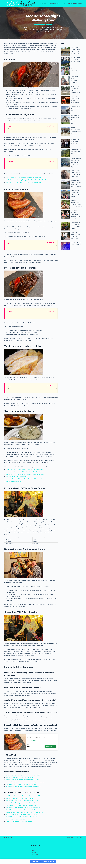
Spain (44, 24)
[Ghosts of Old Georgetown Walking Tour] (65, 143)
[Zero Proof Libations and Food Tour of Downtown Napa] (65, 100)
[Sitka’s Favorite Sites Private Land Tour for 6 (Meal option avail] (65, 174)
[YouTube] (11, 837)
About (76, 837)
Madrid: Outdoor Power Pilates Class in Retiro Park (20, 810)
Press (72, 837)
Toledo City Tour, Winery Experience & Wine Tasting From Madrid (24, 469)
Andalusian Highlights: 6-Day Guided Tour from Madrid (21, 814)
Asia (58, 3)
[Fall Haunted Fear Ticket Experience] (65, 246)
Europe (63, 3)
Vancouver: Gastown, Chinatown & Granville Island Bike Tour (75, 214)
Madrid (40, 24)
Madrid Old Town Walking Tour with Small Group (19, 777)
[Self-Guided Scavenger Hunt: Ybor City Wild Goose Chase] (65, 51)
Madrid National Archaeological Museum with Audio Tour (21, 779)
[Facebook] (4, 837)
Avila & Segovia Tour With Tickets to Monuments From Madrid (23, 177)
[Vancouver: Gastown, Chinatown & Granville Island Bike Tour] (65, 214)
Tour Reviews (43, 3)
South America (51, 3)
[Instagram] (8, 837)
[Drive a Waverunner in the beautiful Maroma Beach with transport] (65, 131)
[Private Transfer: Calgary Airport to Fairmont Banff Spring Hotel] (65, 236)
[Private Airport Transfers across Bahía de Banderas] (65, 70)
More (79, 3)
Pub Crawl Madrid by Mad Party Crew (16, 476)
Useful (80, 837)
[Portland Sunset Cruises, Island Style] (65, 110)
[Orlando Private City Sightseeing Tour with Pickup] (65, 61)
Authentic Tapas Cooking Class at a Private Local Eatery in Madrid (24, 782)
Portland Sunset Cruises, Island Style (75, 108)
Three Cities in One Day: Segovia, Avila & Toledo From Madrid (23, 182)
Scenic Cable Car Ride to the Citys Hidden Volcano (76, 151)
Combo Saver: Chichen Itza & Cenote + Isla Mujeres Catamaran (75, 120)
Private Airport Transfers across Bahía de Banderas (76, 69)
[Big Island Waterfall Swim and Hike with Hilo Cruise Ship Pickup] (65, 204)
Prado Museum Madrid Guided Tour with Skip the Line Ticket (23, 786)
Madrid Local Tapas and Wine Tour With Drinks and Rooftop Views (24, 474)
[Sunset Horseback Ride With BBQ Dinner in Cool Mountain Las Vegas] (65, 162)
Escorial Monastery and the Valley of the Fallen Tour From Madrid (24, 472)
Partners (68, 837)
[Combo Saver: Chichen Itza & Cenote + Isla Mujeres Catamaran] (65, 119)
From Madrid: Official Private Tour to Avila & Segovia (20, 784)
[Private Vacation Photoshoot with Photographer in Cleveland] (65, 226)
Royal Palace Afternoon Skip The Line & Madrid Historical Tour (23, 775)
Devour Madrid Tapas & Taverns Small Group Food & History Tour (24, 479)
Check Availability (49, 746)
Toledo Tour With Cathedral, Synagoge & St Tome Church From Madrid (25, 180)
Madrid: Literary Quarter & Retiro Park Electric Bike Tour (21, 816)
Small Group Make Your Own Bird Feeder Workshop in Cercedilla (24, 812)
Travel (69, 3)
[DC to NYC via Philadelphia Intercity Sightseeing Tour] (65, 90)
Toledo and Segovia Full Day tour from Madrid (18, 821)
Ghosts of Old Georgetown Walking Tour (75, 141)
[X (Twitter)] (6, 837)
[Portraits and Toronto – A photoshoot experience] (65, 80)
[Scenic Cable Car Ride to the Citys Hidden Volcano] (65, 153)
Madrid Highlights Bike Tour (13, 481)
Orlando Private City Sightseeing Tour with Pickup (75, 59)
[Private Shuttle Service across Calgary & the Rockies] (65, 194)
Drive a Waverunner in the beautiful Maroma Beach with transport (76, 132)
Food (74, 3)
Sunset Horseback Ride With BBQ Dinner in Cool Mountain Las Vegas (76, 163)
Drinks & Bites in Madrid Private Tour (16, 819)
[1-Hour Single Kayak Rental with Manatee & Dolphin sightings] (65, 184)
